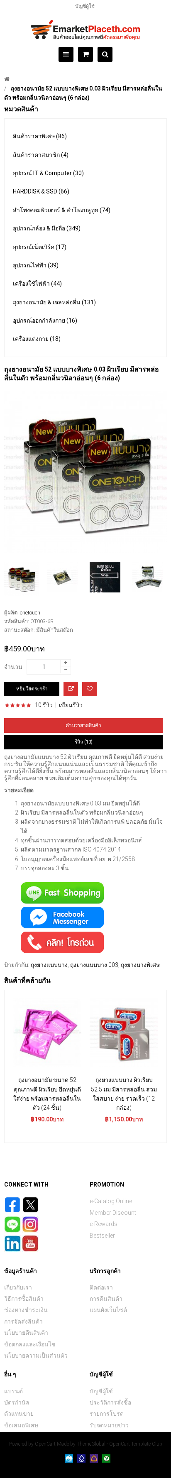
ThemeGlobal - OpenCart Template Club (119, 1444)
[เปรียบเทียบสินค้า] (71, 689)
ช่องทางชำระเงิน (26, 1310)
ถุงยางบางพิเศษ (140, 965)
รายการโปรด (107, 1413)
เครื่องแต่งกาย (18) (37, 338)
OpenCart (45, 1444)
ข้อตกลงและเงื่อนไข (30, 1344)
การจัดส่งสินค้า (23, 1321)
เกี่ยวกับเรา (18, 1287)
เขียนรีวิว (71, 705)
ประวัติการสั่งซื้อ (110, 1402)
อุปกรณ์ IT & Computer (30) (48, 173)
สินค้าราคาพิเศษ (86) (40, 136)
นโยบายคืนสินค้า (26, 1332)
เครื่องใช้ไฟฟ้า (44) (37, 283)
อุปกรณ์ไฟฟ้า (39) (36, 265)
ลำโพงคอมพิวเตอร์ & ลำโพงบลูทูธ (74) (61, 210)
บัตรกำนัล (16, 1402)
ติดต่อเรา (101, 1287)
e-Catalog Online (111, 1201)
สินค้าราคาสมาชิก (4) (40, 155)
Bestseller (102, 1235)
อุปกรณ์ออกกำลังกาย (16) (45, 320)
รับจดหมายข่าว (109, 1425)
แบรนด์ (13, 1391)
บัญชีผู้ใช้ (85, 6)
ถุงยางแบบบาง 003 (94, 965)
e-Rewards (103, 1224)
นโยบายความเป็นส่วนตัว (36, 1355)
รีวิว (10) (84, 742)
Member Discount (113, 1212)
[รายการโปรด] (89, 689)
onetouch (30, 612)
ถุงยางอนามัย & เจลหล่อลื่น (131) (54, 302)
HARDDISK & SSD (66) (41, 191)
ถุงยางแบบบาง (49, 965)
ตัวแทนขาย (19, 1413)
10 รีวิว (44, 705)
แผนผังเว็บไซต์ (108, 1310)
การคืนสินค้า (106, 1298)
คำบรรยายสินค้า (83, 725)
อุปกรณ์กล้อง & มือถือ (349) (47, 228)
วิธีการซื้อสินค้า (24, 1298)
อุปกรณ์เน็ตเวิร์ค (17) (39, 247)
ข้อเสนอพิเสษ (21, 1425)
